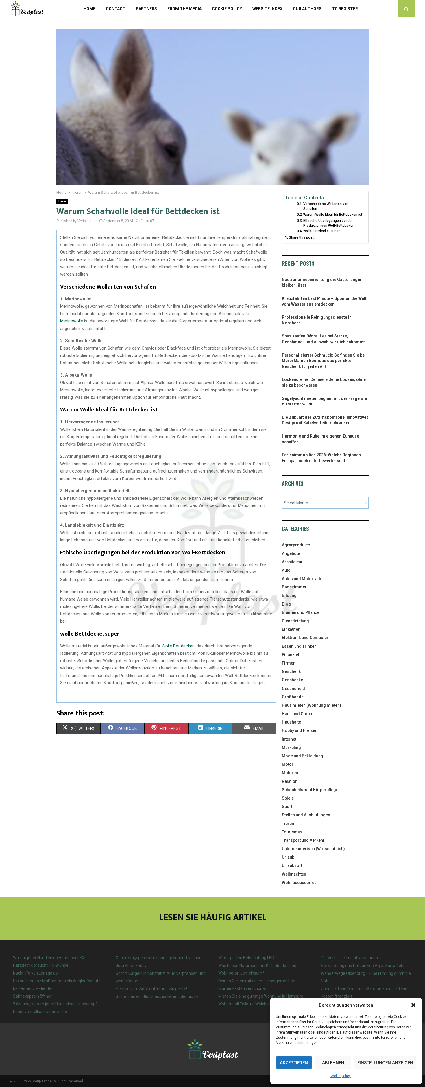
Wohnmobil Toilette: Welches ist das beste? (257, 1004)
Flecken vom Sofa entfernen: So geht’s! (151, 988)
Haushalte (291, 722)
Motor (287, 764)
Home (89, 8)
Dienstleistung (295, 621)
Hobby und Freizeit (299, 730)
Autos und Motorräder (303, 578)
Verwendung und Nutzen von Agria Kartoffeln (362, 965)
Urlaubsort (292, 865)
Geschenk (291, 671)
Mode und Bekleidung (302, 756)
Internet (289, 739)
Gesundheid (293, 688)
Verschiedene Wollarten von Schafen (325, 206)
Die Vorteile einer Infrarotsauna (349, 957)
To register (345, 8)
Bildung (289, 595)
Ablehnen (333, 1062)
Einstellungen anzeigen (385, 1062)
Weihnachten (294, 874)
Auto (286, 570)
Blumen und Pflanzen (302, 612)
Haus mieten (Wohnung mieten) (311, 705)
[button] (413, 1005)
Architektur (292, 562)
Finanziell (291, 654)
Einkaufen (291, 629)
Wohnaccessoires (299, 882)
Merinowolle (71, 321)
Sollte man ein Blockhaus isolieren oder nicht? (157, 996)
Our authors (307, 8)
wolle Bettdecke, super (321, 231)
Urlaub (288, 857)
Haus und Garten (297, 713)
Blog (286, 604)
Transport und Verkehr (303, 840)
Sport (287, 806)
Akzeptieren (294, 1062)
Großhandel (293, 697)
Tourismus (292, 832)
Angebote (291, 553)
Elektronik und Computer (305, 637)
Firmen (288, 663)
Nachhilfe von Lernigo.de (35, 973)
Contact (115, 8)
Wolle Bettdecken (178, 646)
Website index (267, 8)
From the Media (184, 8)
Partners (146, 8)
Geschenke (292, 680)
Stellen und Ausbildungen (306, 815)
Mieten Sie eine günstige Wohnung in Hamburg (260, 996)
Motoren (290, 772)
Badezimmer (294, 587)
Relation (290, 781)
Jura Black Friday (131, 965)
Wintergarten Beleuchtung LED (246, 957)
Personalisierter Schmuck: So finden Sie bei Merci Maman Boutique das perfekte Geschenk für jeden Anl (324, 361)
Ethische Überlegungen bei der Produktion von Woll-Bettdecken (328, 223)
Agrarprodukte (296, 544)
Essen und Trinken (299, 646)
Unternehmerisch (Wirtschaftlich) (313, 848)
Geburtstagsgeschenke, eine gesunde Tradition (159, 957)
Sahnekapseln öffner (32, 996)
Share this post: (302, 237)
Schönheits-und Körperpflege (310, 789)
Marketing (291, 747)
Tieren (62, 201)
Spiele (288, 798)
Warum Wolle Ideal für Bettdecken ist (332, 215)
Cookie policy (340, 1076)
